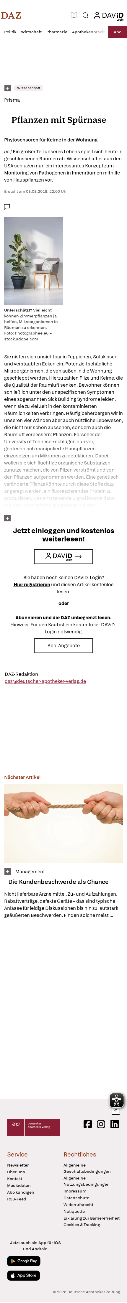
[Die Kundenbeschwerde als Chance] (63, 823)
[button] (11, 15)
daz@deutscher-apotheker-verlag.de (45, 681)
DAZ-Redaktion (21, 674)
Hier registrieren (32, 585)
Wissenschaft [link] (28, 88)
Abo (117, 31)
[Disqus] (63, 1009)
